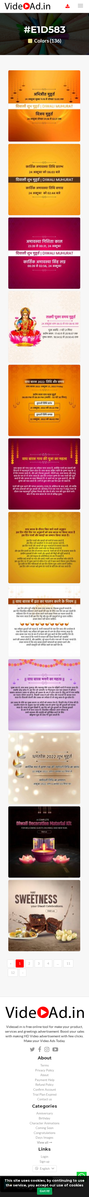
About (44, 1075)
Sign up (44, 1161)
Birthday (44, 1118)
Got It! (45, 1191)
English (44, 1168)
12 (13, 973)
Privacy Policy (44, 1070)
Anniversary (44, 1113)
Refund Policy (44, 1084)
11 (68, 963)
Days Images (44, 1137)
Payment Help (44, 1080)
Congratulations (45, 1133)
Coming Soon (44, 1128)
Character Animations (45, 1123)
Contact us (44, 1099)
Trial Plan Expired (44, 1094)
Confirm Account (44, 1089)
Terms (44, 1065)
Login (44, 1156)
